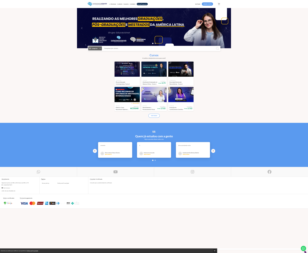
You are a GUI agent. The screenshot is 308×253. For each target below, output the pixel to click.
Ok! (215, 250)
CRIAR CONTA (207, 4)
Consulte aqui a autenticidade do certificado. (101, 182)
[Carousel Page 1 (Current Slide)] (153, 43)
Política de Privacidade (63, 183)
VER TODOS (154, 115)
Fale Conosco (6, 188)
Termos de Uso (45, 183)
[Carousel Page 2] (155, 43)
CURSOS (119, 4)
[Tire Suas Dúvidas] (303, 248)
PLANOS (126, 4)
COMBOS (132, 4)
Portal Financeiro (142, 4)
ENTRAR (197, 4)
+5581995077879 (7, 185)
